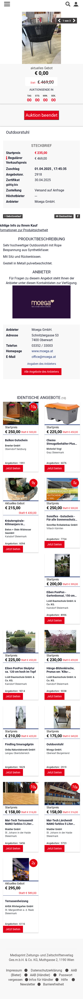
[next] (74, 21)
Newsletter (27, 984)
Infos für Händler (41, 980)
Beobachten (65, 216)
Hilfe (64, 980)
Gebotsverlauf (13, 216)
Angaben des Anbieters (41, 363)
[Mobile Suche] (68, 4)
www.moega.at (42, 351)
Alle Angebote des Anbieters (41, 371)
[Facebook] (78, 216)
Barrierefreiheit (53, 984)
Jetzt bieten (13, 468)
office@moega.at (44, 357)
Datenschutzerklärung (46, 970)
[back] (59, 21)
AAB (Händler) (40, 975)
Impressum (14, 970)
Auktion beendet (41, 115)
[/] (42, 4)
